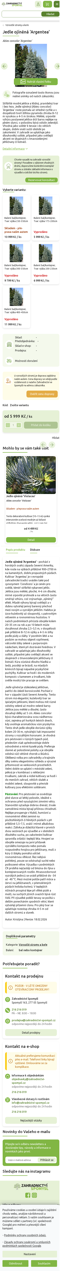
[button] (29, 541)
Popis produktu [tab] (15, 562)
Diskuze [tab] (35, 562)
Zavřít (10, 452)
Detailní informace (14, 149)
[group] (29, 513)
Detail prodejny (30, 1075)
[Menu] (54, 4)
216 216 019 (19, 1048)
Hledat (48, 14)
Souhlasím (44, 1263)
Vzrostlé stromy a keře (33, 983)
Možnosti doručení (26, 372)
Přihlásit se (44, 1202)
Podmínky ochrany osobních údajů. (25, 1235)
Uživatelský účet (36, 4)
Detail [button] (29, 552)
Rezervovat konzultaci (39, 180)
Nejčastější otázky (30, 1162)
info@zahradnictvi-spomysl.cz (30, 1145)
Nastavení (30, 1254)
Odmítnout (15, 1263)
